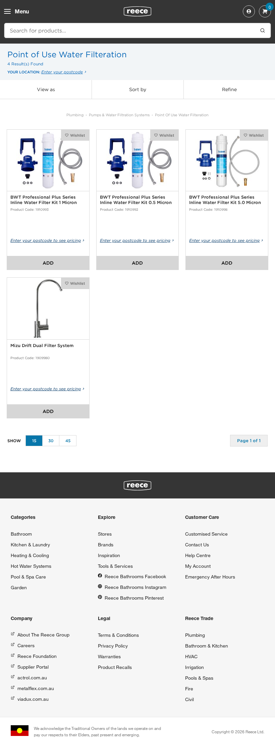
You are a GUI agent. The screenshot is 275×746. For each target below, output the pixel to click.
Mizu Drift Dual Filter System (41, 345)
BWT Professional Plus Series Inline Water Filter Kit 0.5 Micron (136, 200)
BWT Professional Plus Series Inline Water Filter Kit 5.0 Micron (225, 200)
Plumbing (75, 115)
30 (51, 440)
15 (34, 440)
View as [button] (46, 89)
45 (67, 440)
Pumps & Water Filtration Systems (119, 115)
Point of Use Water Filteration (182, 115)
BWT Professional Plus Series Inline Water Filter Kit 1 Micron (43, 200)
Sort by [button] (137, 89)
